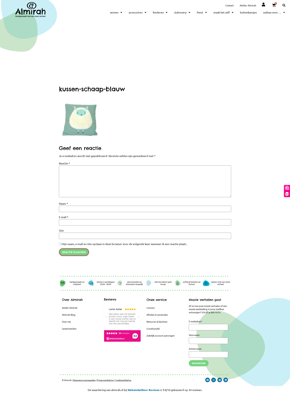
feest (200, 12)
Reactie (64, 163)
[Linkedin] (225, 380)
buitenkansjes (248, 12)
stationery (180, 12)
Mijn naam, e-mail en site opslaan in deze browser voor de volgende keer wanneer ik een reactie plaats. (124, 244)
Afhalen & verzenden (157, 314)
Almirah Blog (68, 314)
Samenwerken (69, 328)
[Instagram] (213, 380)
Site (61, 230)
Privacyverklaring (105, 380)
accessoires (136, 12)
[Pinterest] (219, 380)
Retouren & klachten (157, 321)
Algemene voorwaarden (84, 380)
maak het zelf (221, 12)
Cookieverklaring (123, 380)
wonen (114, 12)
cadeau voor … (272, 12)
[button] (284, 5)
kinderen (158, 12)
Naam (63, 203)
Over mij (66, 321)
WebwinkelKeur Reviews (144, 390)
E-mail (63, 217)
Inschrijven (199, 363)
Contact (229, 5)
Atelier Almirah (248, 5)
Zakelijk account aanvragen (161, 335)
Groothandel (153, 328)
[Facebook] (207, 380)
